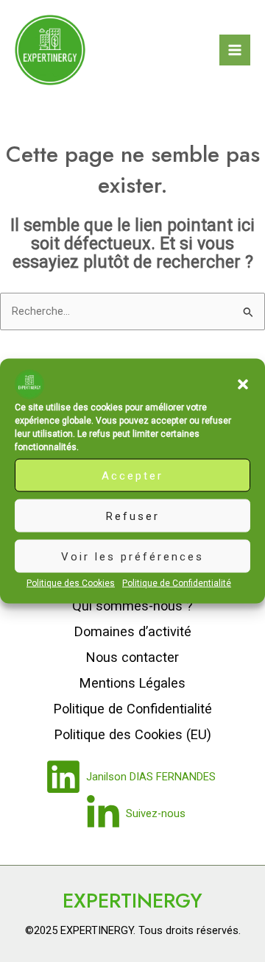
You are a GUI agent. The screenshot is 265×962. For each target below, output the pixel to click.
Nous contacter (132, 657)
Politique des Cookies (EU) (132, 734)
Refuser (133, 515)
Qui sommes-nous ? (132, 605)
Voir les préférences (132, 556)
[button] (243, 384)
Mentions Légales (133, 683)
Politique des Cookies (70, 583)
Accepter (132, 475)
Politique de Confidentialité (176, 583)
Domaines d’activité (132, 631)
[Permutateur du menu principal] (234, 50)
